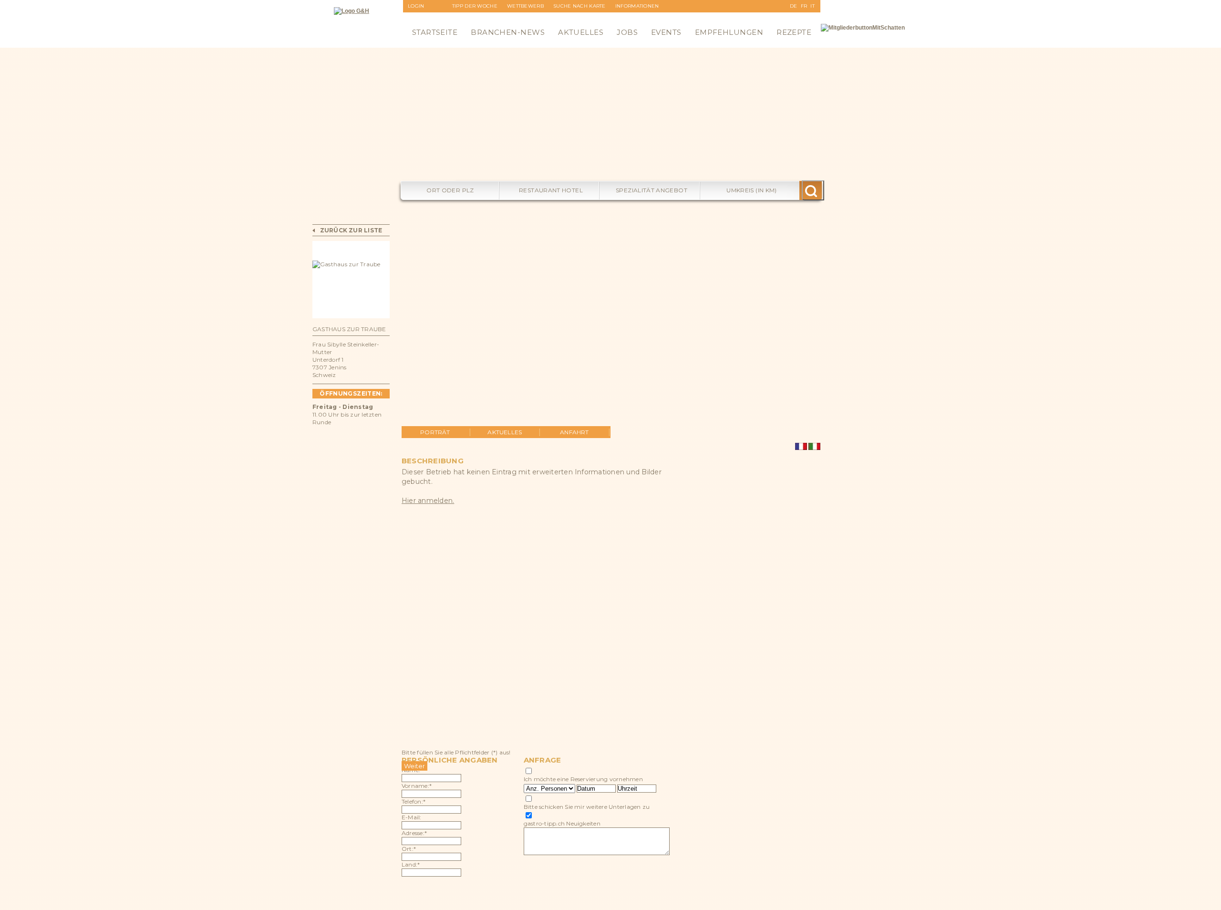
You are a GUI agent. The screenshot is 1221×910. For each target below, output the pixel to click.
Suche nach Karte (579, 6)
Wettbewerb (525, 6)
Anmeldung (425, 18)
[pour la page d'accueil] (351, 11)
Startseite (435, 32)
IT (812, 6)
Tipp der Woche (474, 6)
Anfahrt (574, 432)
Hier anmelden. (428, 500)
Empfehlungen (729, 32)
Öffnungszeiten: (351, 393)
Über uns (628, 18)
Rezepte (793, 32)
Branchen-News (508, 32)
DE (793, 6)
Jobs (627, 32)
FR (804, 6)
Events (666, 32)
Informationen (637, 6)
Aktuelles (580, 32)
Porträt (435, 432)
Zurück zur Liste (351, 230)
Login (416, 6)
